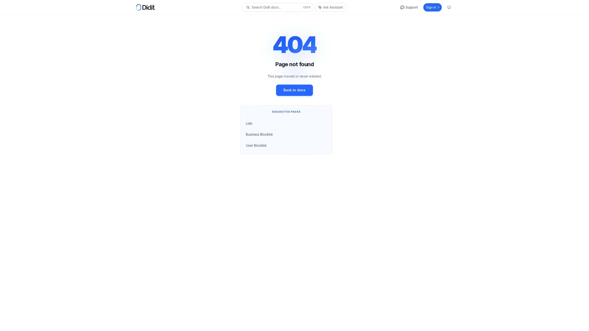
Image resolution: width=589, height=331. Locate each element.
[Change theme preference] (449, 7)
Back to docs (294, 90)
